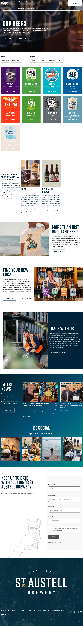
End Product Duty (42, 619)
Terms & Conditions (5, 619)
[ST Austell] (5, 3)
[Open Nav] (52, 3)
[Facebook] (70, 612)
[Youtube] (81, 612)
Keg (43, 60)
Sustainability (43, 610)
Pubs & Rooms (28, 1)
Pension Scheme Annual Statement (22, 621)
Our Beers (17, 1)
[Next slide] (78, 391)
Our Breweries (19, 8)
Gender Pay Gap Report (60, 619)
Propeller (80, 621)
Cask (34, 60)
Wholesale (5, 610)
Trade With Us (19, 4)
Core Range (5, 60)
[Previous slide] (24, 391)
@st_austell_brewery (41, 434)
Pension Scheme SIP (71, 619)
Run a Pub (31, 610)
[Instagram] (74, 612)
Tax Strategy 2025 (51, 619)
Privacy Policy (13, 619)
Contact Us (5, 614)
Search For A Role (18, 610)
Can (60, 60)
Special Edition (16, 60)
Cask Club (30, 8)
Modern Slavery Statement (23, 619)
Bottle (51, 60)
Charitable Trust (58, 610)
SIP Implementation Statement (7, 621)
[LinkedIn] (77, 612)
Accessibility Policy (34, 619)
